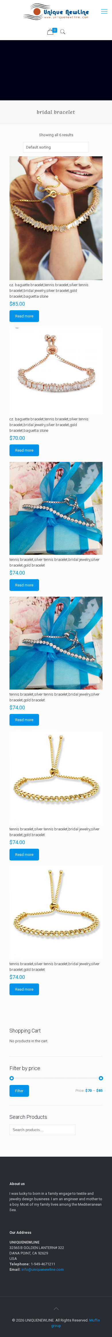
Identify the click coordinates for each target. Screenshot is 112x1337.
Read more (24, 316)
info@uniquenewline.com (43, 1269)
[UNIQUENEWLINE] (56, 11)
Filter (19, 1091)
